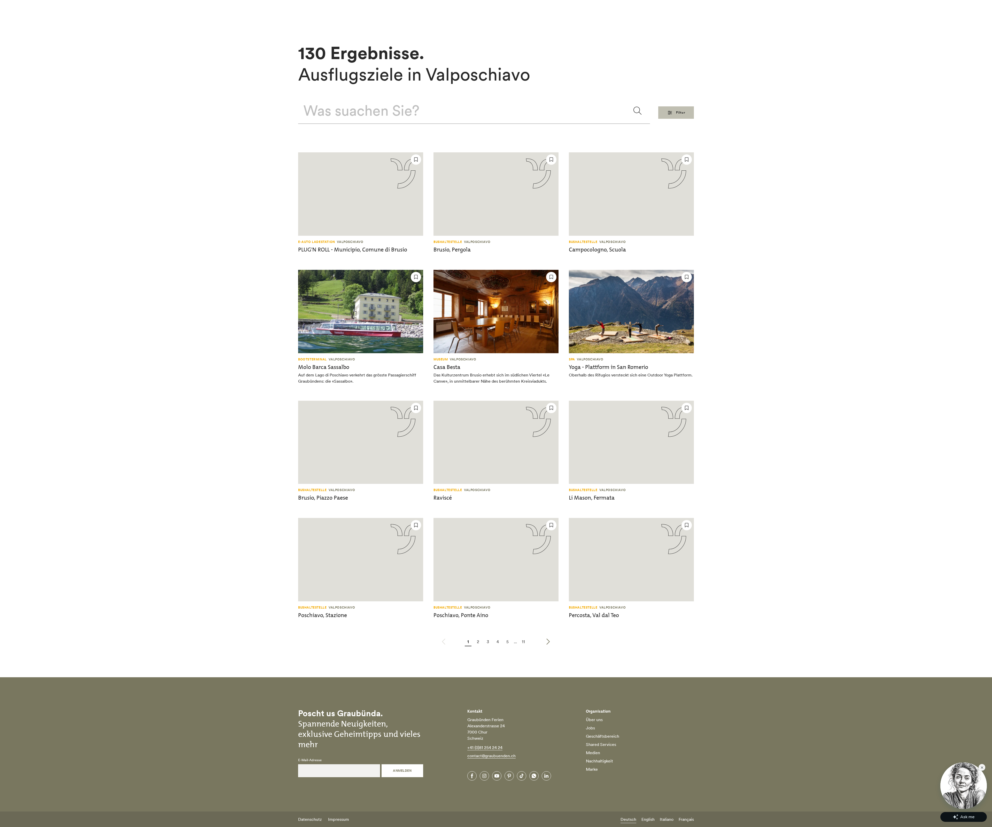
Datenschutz (310, 819)
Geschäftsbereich (602, 736)
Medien (593, 752)
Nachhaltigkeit (599, 760)
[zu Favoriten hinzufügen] (416, 159)
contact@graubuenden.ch (491, 755)
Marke (592, 769)
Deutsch (628, 819)
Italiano (666, 819)
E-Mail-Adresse (310, 760)
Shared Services (601, 744)
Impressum (338, 819)
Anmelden (402, 771)
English (648, 819)
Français (686, 819)
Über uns (594, 719)
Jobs (590, 727)
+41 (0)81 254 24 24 (484, 747)
